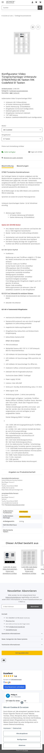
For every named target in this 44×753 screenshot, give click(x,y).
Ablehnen (22, 745)
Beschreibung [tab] (8, 166)
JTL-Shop (25, 750)
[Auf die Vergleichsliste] (32, 27)
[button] (32, 2)
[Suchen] (40, 7)
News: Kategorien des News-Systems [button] (14, 639)
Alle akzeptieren (22, 733)
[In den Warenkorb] (3, 22)
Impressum (7, 728)
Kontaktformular (11, 630)
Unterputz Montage (25, 516)
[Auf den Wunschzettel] (38, 27)
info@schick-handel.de (17, 627)
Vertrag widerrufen (22, 653)
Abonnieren (35, 607)
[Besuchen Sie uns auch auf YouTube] (4, 660)
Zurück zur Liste (8, 16)
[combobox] (22, 130)
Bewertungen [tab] (23, 166)
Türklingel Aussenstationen (18, 91)
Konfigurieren (22, 739)
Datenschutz (17, 728)
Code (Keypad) (23, 511)
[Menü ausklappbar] (3, 1)
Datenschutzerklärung (13, 597)
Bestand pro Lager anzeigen (13, 158)
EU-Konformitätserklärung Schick (15, 505)
